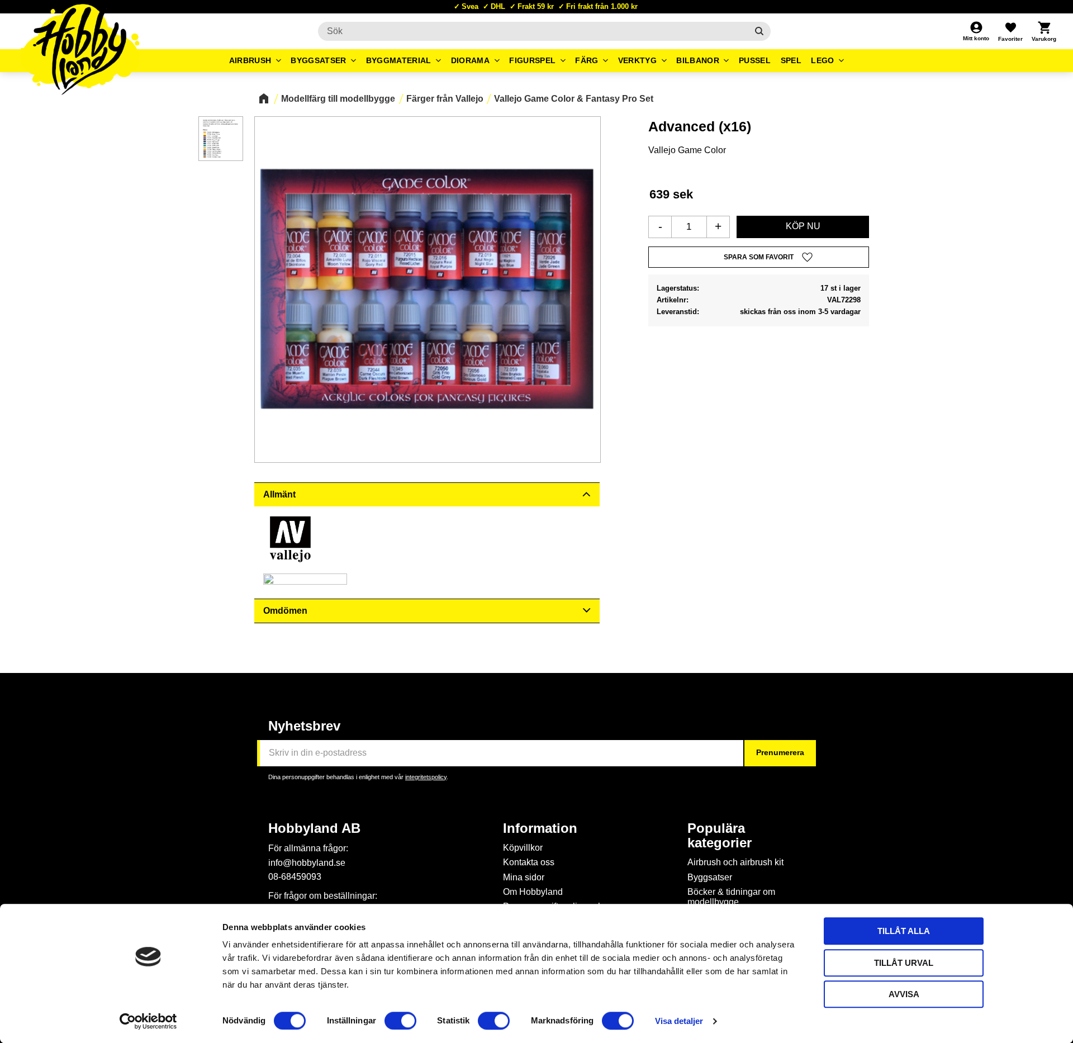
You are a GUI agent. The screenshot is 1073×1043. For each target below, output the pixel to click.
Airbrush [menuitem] (250, 60)
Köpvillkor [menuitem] (523, 847)
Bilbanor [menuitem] (697, 60)
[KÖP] (803, 227)
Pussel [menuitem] (755, 60)
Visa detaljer (679, 1021)
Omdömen (285, 610)
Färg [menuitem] (586, 60)
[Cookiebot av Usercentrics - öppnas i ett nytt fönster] (148, 1021)
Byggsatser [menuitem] (318, 60)
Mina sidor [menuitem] (523, 877)
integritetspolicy (426, 777)
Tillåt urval (903, 963)
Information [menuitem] (540, 828)
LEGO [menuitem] (822, 60)
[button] (1010, 31)
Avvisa (904, 994)
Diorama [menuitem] (470, 60)
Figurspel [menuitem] (532, 60)
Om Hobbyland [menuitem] (533, 892)
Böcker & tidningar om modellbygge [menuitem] (731, 897)
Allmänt (279, 494)
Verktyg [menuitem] (637, 60)
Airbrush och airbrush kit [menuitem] (735, 862)
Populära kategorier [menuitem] (719, 835)
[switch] (400, 1021)
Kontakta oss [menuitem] (528, 862)
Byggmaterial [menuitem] (398, 60)
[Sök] (759, 31)
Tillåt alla (903, 931)
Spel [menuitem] (791, 60)
